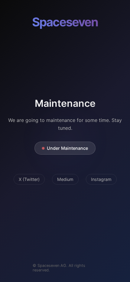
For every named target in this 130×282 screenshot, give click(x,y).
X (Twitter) (29, 179)
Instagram (101, 179)
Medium (65, 179)
